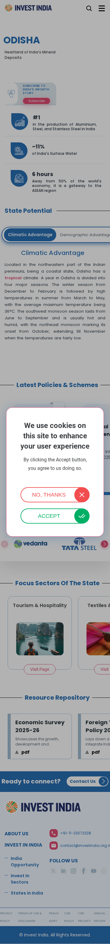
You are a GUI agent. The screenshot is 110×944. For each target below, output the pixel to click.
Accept (49, 516)
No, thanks (49, 495)
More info (55, 476)
